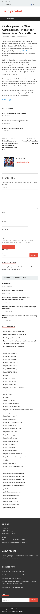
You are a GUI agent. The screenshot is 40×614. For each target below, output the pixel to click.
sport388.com (7, 394)
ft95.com (6, 397)
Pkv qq (5, 375)
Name (4, 212)
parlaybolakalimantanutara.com (13, 473)
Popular (7, 278)
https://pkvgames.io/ (9, 419)
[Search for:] (20, 255)
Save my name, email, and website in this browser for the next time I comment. (17, 241)
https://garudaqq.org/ (10, 438)
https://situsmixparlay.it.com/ (12, 428)
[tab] (6, 278)
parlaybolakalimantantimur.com (13, 476)
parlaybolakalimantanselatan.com (14, 479)
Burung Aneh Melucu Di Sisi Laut (13, 346)
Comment (6, 188)
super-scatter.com (9, 400)
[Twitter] (34, 4)
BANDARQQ (6, 100)
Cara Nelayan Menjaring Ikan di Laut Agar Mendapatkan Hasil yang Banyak (16, 298)
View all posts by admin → (24, 162)
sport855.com (7, 391)
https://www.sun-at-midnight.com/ (14, 457)
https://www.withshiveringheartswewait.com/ (18, 410)
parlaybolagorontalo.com (11, 501)
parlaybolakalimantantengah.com (14, 482)
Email (4, 221)
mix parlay (6, 413)
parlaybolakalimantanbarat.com (13, 485)
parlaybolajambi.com (10, 498)
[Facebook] (31, 4)
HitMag (21, 611)
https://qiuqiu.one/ (9, 444)
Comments (16, 278)
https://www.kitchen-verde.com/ (13, 388)
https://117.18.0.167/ (10, 372)
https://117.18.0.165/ (10, 369)
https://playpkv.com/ (9, 416)
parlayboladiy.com (9, 507)
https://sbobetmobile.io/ (11, 403)
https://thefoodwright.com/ (12, 406)
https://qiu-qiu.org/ (9, 447)
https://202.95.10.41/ (10, 356)
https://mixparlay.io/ (9, 425)
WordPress (12, 611)
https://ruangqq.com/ (10, 384)
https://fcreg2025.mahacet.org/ (13, 466)
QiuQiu (5, 460)
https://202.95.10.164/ (10, 362)
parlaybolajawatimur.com (11, 489)
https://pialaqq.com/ (9, 381)
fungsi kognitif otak (21, 51)
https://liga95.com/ (9, 378)
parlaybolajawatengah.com (11, 492)
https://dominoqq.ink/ (10, 435)
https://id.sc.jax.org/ (9, 463)
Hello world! (6, 283)
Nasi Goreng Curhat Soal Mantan (14, 113)
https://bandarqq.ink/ (10, 431)
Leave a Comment (22, 36)
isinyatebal (13, 11)
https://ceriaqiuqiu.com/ (11, 441)
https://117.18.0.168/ (10, 359)
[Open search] (35, 19)
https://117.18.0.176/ (10, 353)
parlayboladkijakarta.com (11, 504)
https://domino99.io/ (10, 450)
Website (5, 229)
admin (13, 36)
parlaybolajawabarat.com (11, 495)
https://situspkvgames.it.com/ (12, 422)
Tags (24, 278)
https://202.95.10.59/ (10, 366)
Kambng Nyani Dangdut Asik (12, 128)
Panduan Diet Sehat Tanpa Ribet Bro (15, 121)
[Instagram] (36, 4)
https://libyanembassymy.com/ (13, 453)
